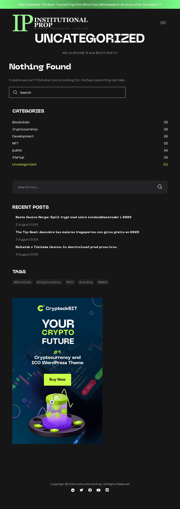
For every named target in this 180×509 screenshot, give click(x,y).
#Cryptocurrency (49, 282)
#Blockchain (22, 282)
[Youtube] (98, 490)
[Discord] (107, 490)
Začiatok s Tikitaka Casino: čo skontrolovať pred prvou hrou (66, 247)
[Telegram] (72, 490)
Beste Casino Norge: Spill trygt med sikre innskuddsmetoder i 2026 (73, 217)
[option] (90, 4)
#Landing (85, 282)
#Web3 (102, 282)
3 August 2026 (27, 224)
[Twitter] (81, 490)
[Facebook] (90, 490)
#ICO (70, 282)
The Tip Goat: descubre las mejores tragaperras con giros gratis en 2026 (77, 232)
